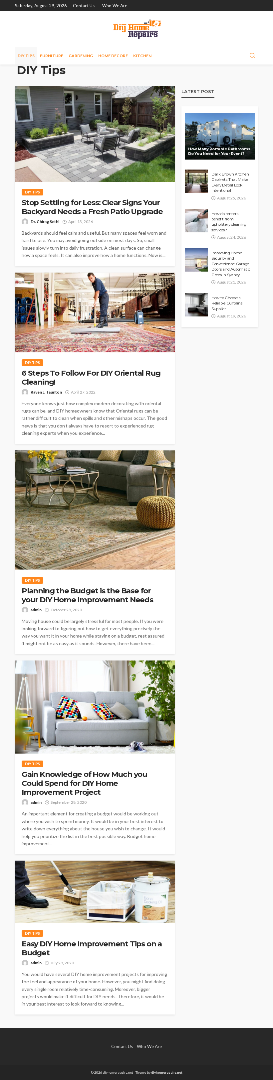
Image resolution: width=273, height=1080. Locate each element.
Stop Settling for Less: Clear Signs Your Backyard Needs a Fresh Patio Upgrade (92, 207)
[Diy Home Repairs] (136, 29)
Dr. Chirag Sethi (45, 221)
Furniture (51, 55)
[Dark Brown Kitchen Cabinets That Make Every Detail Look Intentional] (196, 181)
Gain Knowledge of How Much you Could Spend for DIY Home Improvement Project (84, 783)
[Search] (252, 55)
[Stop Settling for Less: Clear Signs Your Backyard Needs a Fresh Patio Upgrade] (95, 134)
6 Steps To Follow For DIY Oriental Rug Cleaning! (91, 378)
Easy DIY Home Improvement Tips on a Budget (92, 948)
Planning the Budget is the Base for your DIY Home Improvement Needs (87, 595)
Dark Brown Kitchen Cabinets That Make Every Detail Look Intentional (230, 182)
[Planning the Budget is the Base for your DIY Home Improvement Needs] (95, 510)
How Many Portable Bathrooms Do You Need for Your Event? (219, 151)
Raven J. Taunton (46, 392)
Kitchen (142, 55)
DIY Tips (26, 55)
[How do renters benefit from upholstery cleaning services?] (196, 220)
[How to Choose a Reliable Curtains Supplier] (196, 304)
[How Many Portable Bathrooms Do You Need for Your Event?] (220, 136)
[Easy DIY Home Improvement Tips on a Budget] (95, 892)
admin (36, 609)
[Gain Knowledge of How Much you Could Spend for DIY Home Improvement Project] (95, 707)
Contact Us (84, 5)
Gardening (81, 55)
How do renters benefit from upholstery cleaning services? (228, 221)
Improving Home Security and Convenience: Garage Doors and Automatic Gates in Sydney (230, 264)
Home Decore (113, 55)
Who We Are (114, 5)
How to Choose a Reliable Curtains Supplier (226, 303)
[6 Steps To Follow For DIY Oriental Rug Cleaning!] (95, 312)
